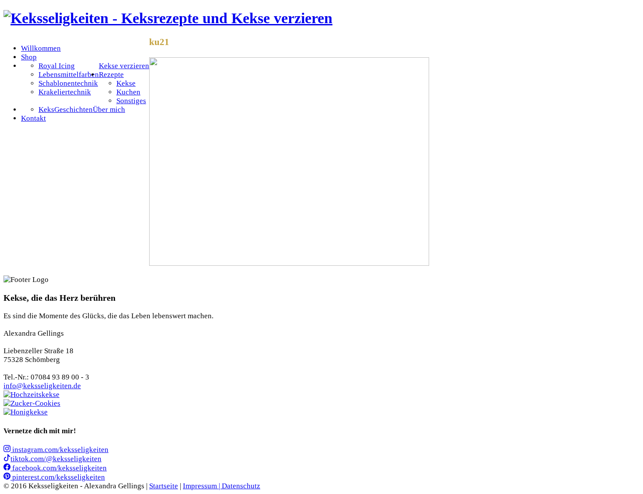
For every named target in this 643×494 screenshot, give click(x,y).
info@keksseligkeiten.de (42, 386)
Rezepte (111, 74)
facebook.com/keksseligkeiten (58, 468)
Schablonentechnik (68, 83)
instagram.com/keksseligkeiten (59, 449)
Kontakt (33, 118)
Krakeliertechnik (64, 92)
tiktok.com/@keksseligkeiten (55, 459)
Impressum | (202, 486)
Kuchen (128, 92)
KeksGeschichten (65, 109)
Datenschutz (241, 486)
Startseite (163, 486)
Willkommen (41, 48)
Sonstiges (131, 101)
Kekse (126, 83)
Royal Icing (56, 66)
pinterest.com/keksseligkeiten (57, 477)
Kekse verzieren (124, 66)
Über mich (109, 109)
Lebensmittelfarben (68, 74)
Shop (29, 57)
